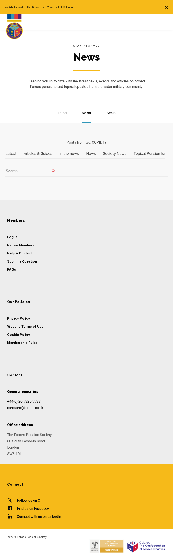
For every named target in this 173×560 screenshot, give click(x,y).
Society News (114, 153)
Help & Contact (19, 253)
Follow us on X (28, 500)
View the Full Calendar (60, 7)
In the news (69, 153)
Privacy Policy (18, 318)
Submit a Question (22, 261)
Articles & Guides (38, 153)
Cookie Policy (18, 335)
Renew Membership (23, 245)
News (86, 113)
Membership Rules (22, 343)
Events (110, 113)
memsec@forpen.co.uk (25, 408)
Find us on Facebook (33, 508)
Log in (12, 237)
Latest (62, 113)
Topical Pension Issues (153, 153)
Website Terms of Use (25, 327)
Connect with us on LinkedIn (39, 516)
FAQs (11, 269)
